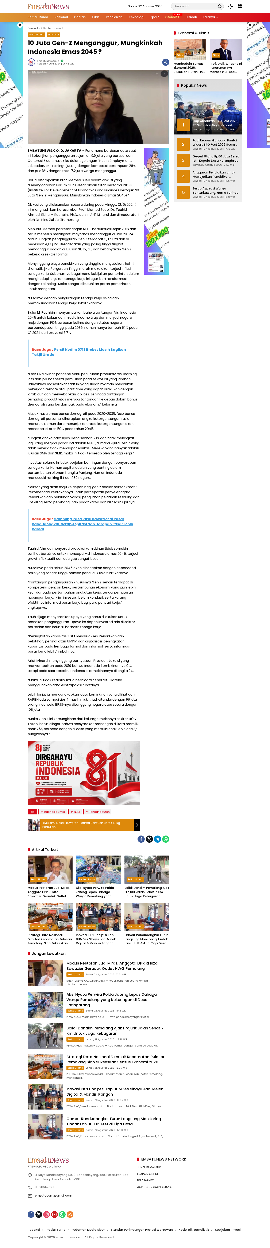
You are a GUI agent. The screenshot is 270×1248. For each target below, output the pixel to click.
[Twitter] (149, 839)
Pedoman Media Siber (88, 1230)
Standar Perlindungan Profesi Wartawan (142, 1230)
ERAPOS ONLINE (148, 1174)
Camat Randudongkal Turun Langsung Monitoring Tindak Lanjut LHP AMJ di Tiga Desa (146, 939)
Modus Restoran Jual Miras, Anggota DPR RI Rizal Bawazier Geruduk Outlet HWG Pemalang (49, 892)
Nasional (53, 34)
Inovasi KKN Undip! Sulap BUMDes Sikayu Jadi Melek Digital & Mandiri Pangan (96, 939)
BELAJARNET (145, 1180)
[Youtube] (54, 1214)
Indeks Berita (56, 1230)
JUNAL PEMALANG (149, 1167)
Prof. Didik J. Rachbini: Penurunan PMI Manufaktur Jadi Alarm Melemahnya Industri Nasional (226, 68)
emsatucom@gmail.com (53, 1195)
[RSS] (70, 1214)
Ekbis (180, 55)
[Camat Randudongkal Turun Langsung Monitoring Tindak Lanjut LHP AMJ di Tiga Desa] (146, 917)
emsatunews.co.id (48, 61)
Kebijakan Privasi (227, 1230)
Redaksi (34, 1230)
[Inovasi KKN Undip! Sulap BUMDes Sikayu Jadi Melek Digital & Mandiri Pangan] (98, 917)
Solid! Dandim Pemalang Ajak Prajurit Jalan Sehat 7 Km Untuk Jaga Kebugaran (146, 892)
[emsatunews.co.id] (49, 6)
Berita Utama (36, 34)
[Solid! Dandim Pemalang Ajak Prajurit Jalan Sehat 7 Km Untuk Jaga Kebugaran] (146, 870)
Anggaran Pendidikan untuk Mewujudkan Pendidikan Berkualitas (214, 175)
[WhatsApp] (165, 839)
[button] (219, 6)
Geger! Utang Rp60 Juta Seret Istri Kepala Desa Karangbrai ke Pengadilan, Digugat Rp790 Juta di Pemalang (216, 158)
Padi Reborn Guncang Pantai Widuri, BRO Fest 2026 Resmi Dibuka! (215, 142)
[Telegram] (157, 839)
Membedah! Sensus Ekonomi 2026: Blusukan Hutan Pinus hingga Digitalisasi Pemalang (190, 68)
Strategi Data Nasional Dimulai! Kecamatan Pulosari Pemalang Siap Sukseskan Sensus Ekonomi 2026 (50, 939)
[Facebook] (141, 839)
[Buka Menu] (239, 6)
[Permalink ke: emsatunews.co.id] (32, 62)
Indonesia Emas (55, 812)
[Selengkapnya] (80, 1160)
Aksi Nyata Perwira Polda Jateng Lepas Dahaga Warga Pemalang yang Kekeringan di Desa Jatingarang (95, 892)
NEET (77, 812)
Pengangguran (99, 812)
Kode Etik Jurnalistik (194, 1230)
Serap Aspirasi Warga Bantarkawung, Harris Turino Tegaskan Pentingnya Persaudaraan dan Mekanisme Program (214, 191)
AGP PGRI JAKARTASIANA (154, 1187)
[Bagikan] (165, 62)
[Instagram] (46, 1214)
